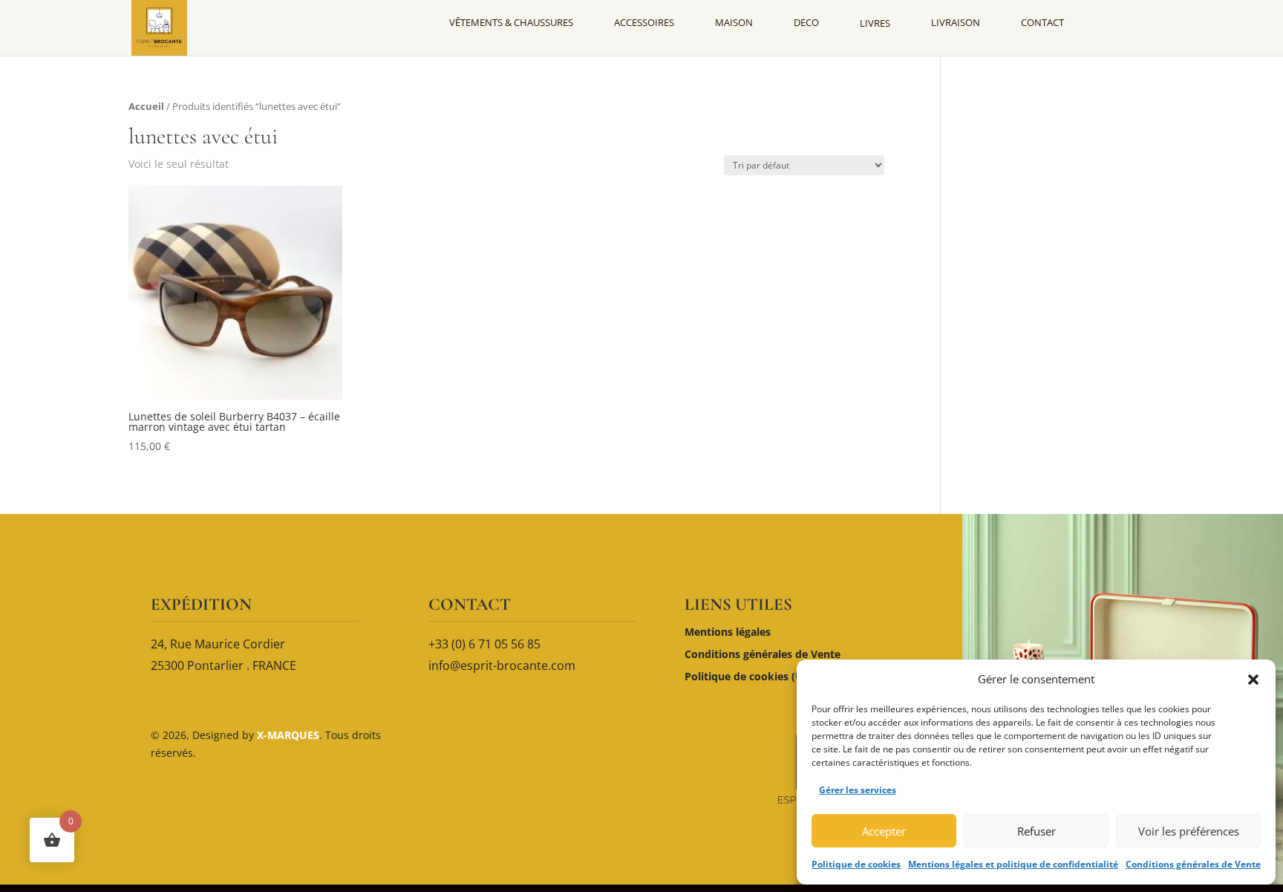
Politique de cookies (856, 864)
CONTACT (1042, 22)
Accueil (146, 106)
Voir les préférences (1188, 831)
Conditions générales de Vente (1193, 864)
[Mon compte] (1123, 22)
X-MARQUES (286, 735)
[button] (1253, 679)
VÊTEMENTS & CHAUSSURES (511, 22)
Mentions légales (728, 633)
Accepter (884, 831)
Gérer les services (857, 790)
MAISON (734, 22)
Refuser (1036, 831)
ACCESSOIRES (644, 22)
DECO (806, 22)
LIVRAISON (955, 22)
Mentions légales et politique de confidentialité (1013, 864)
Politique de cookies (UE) (749, 677)
